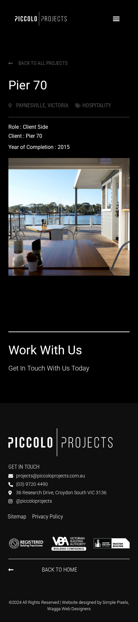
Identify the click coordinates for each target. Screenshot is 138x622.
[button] (116, 18)
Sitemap (17, 516)
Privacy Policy (47, 516)
